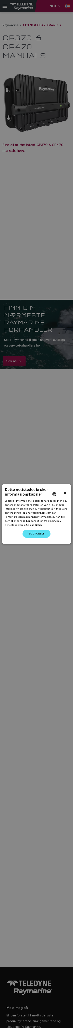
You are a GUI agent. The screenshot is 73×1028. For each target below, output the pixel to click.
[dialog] (36, 514)
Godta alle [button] (36, 533)
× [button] (65, 493)
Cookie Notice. (34, 525)
